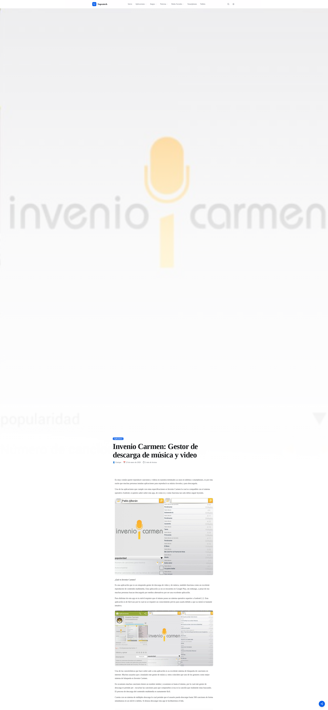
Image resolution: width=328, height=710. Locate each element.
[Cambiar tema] (233, 4)
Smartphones (192, 4)
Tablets (202, 4)
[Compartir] (322, 704)
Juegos (152, 4)
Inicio (130, 4)
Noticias (163, 4)
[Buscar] (228, 4)
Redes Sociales (176, 4)
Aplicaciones (140, 4)
